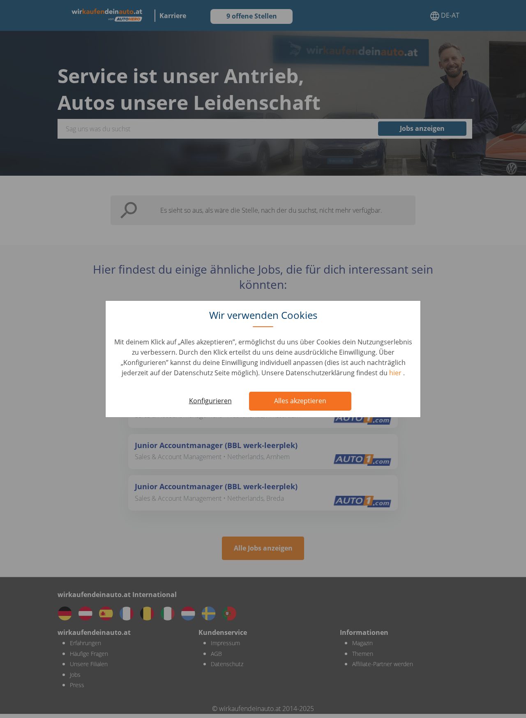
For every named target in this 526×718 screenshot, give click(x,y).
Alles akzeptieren (300, 400)
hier (396, 372)
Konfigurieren (210, 400)
